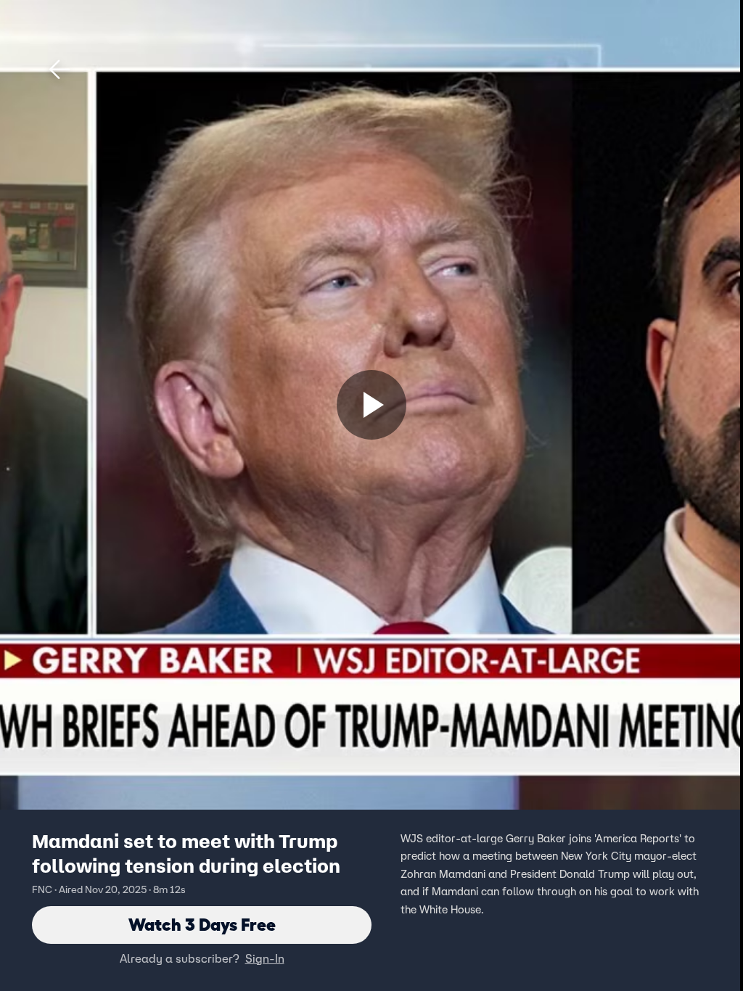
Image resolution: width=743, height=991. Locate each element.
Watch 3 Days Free (202, 924)
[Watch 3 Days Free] (371, 405)
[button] (59, 69)
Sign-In (264, 958)
